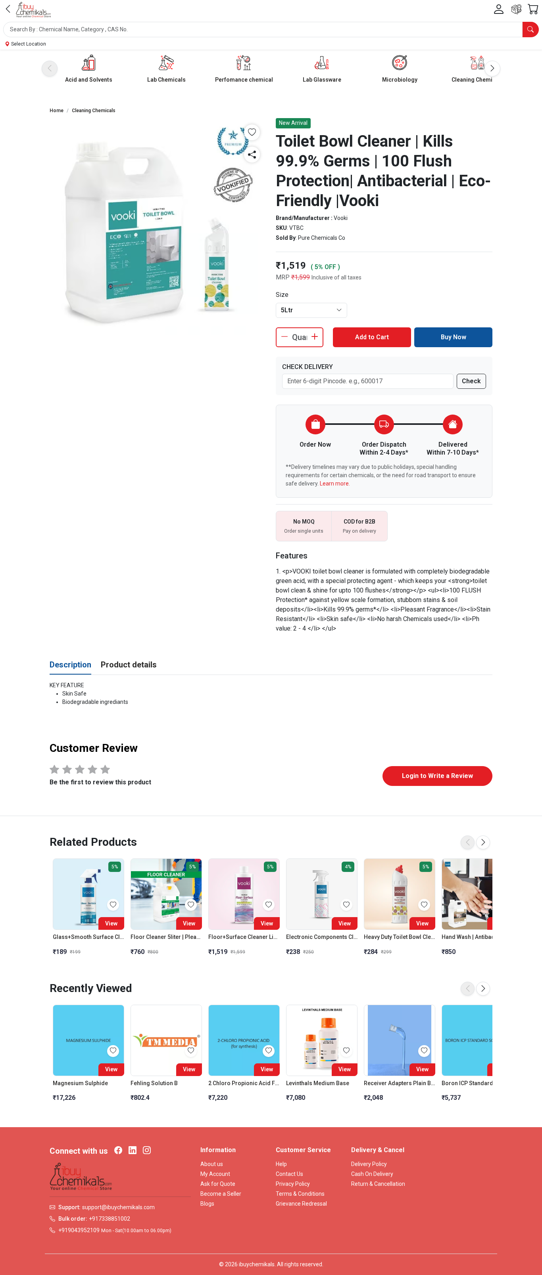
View (111, 923)
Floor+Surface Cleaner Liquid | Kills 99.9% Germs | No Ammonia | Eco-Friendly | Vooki (244, 937)
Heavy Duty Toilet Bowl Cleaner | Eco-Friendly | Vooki (399, 937)
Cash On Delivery (372, 1174)
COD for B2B (359, 521)
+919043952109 (79, 1230)
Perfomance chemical (244, 79)
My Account (215, 1174)
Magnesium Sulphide (80, 1083)
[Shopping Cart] (533, 9)
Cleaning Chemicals (478, 79)
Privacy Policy (293, 1184)
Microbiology (399, 79)
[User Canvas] (498, 9)
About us (211, 1164)
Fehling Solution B (154, 1083)
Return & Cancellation (378, 1184)
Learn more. (335, 483)
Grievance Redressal (301, 1203)
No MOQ (304, 521)
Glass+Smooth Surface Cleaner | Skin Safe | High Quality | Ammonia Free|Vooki (88, 937)
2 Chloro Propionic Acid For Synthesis (244, 1083)
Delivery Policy (369, 1164)
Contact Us (289, 1174)
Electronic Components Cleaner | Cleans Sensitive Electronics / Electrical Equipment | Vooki (321, 937)
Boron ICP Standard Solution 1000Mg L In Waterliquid (477, 1083)
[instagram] (147, 1151)
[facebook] (118, 1151)
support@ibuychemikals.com (118, 1207)
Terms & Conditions (300, 1194)
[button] (271, 29)
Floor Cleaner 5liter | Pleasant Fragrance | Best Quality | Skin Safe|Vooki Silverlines (166, 937)
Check (471, 381)
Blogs (207, 1203)
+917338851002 (109, 1219)
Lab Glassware (322, 79)
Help (281, 1164)
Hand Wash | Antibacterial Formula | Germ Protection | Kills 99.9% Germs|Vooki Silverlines (477, 937)
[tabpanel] (271, 693)
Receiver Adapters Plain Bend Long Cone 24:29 (399, 1083)
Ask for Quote (217, 1184)
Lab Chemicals (166, 79)
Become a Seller (220, 1194)
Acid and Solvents (88, 79)
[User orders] (516, 9)
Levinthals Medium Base (317, 1083)
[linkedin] (132, 1151)
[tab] (70, 665)
